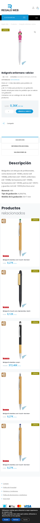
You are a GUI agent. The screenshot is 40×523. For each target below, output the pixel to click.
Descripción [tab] (20, 140)
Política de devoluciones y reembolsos (15, 495)
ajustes (17, 516)
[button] (35, 32)
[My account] (33, 8)
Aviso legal (6, 499)
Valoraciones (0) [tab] (20, 152)
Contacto (6, 484)
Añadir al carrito (24, 111)
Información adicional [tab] (20, 146)
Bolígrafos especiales (23, 77)
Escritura (33, 77)
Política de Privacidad (9, 487)
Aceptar (6, 519)
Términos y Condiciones (10, 491)
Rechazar (15, 519)
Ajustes (25, 519)
